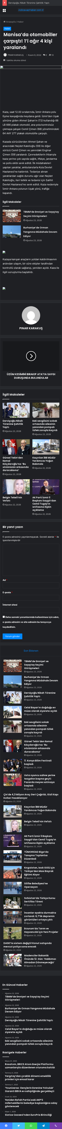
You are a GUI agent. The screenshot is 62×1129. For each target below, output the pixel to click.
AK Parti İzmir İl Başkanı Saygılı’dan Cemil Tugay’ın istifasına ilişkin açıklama (44, 504)
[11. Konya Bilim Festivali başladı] (12, 765)
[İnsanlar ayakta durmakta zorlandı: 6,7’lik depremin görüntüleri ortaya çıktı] (12, 917)
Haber (20, 21)
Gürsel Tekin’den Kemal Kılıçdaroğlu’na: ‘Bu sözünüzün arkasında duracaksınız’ (16, 464)
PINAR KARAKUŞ (16, 55)
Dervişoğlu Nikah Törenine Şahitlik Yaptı (28, 2)
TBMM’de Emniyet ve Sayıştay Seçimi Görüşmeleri (36, 665)
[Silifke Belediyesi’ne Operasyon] (12, 888)
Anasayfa (10, 21)
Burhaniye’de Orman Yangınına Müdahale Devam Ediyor (40, 232)
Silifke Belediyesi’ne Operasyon (36, 885)
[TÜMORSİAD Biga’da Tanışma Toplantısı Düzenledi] (12, 856)
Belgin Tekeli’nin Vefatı (12, 499)
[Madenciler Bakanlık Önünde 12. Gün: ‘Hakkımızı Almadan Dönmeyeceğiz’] (12, 960)
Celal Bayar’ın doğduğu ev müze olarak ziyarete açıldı (40, 709)
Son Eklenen (31, 650)
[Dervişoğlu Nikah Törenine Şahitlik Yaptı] (16, 410)
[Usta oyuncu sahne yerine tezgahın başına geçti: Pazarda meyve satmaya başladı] (12, 780)
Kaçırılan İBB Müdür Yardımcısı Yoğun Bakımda (44, 461)
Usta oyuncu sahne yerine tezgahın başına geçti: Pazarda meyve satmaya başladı (39, 780)
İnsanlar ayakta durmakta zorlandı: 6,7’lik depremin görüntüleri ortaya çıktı (40, 916)
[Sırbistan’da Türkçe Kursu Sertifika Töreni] (12, 902)
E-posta (8, 592)
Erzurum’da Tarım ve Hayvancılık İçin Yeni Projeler (41, 930)
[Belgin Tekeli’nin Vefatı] (16, 486)
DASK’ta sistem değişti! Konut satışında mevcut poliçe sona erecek (27, 945)
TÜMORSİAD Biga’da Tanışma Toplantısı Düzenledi (36, 855)
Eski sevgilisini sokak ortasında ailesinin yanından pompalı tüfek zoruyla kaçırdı (44, 425)
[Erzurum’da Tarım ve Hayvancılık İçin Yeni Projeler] (12, 933)
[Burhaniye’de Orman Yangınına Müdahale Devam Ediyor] (12, 231)
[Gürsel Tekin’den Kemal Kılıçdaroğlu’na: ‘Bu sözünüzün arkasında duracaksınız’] (16, 446)
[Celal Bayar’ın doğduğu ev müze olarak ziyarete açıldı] (12, 712)
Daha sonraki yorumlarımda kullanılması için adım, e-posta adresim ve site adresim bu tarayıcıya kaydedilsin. (31, 622)
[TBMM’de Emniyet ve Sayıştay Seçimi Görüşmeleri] (12, 216)
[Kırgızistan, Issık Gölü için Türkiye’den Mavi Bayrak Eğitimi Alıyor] (12, 872)
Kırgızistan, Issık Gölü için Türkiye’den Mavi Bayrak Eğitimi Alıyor (39, 871)
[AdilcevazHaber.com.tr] (31, 10)
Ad (5, 580)
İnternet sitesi (10, 604)
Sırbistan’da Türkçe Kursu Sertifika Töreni (39, 899)
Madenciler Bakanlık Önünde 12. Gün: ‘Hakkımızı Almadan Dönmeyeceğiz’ (40, 959)
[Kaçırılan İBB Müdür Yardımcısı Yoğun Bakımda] (46, 446)
